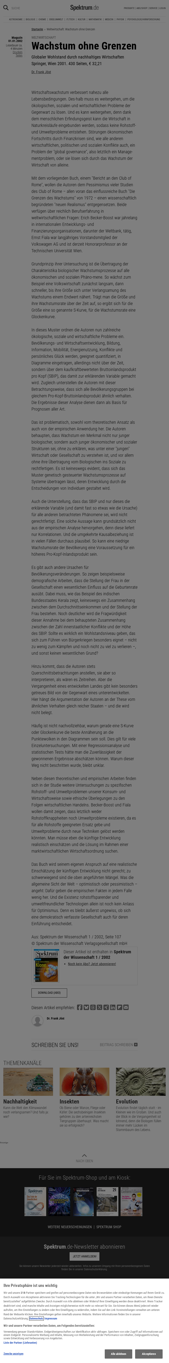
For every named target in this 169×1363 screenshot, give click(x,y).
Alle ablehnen (118, 1354)
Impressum (50, 1318)
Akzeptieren (149, 1354)
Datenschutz (36, 1318)
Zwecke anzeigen (13, 1353)
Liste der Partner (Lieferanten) (20, 1342)
